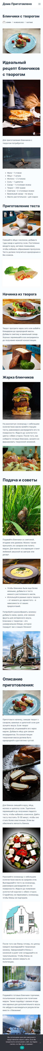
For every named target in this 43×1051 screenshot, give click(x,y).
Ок (22, 1047)
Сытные (29, 22)
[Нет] (40, 1043)
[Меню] (39, 4)
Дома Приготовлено (17, 4)
